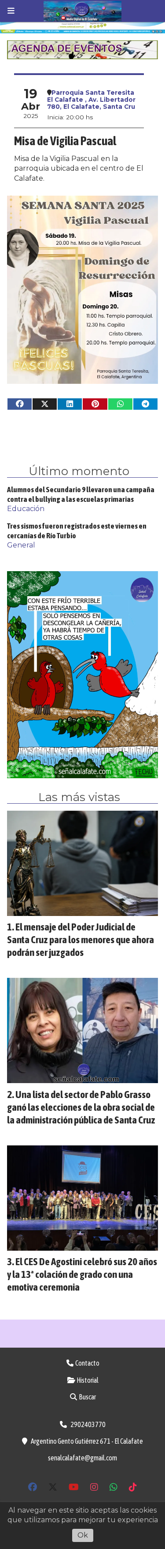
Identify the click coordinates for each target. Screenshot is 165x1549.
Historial (87, 1380)
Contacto (86, 1363)
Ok (82, 1535)
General (21, 545)
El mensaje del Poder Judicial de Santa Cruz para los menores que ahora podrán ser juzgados (80, 939)
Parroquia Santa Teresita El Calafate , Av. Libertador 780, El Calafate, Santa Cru (91, 99)
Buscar (87, 1397)
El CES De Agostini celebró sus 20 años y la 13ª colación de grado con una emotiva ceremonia (82, 1274)
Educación (25, 508)
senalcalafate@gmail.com (82, 1458)
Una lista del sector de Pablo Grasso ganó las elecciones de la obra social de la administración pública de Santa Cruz (81, 1107)
